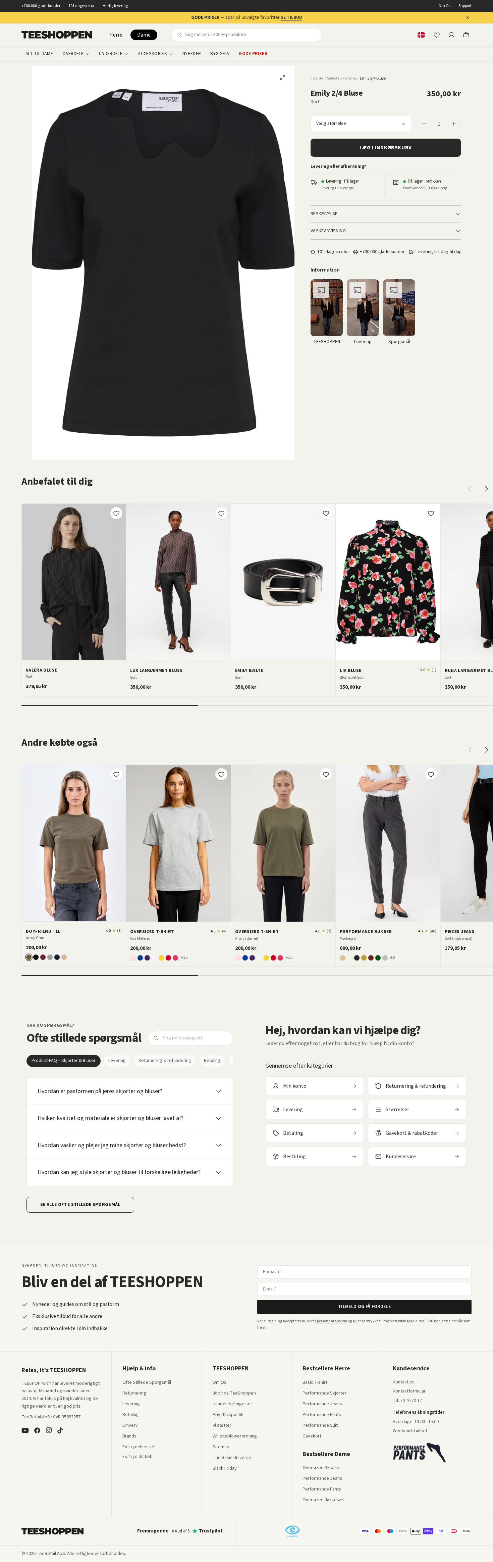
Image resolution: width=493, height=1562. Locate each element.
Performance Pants (322, 1415)
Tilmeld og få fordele (364, 1306)
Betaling (212, 1060)
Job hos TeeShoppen (234, 1393)
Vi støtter (222, 1426)
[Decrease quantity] (424, 124)
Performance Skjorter (324, 1393)
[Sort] (36, 957)
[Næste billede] (118, 582)
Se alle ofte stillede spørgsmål (80, 1204)
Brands (129, 1436)
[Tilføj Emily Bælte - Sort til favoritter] (326, 513)
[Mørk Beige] (364, 958)
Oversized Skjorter (322, 1468)
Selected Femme (341, 79)
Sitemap (221, 1447)
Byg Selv (219, 54)
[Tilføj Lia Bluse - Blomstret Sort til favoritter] (431, 513)
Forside (317, 79)
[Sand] (64, 957)
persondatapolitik (332, 1321)
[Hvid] (71, 957)
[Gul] (161, 958)
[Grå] (50, 957)
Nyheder (191, 54)
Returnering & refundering (165, 1060)
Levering (117, 1060)
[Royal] (140, 958)
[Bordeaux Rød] (43, 957)
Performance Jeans (322, 1404)
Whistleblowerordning (235, 1436)
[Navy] (57, 957)
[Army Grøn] (29, 957)
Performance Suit (320, 1426)
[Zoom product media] (282, 77)
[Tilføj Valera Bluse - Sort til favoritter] (116, 513)
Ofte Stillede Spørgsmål (146, 1383)
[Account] (451, 35)
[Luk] (467, 18)
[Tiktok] (60, 1430)
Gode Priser (253, 54)
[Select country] (421, 35)
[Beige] (343, 958)
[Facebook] (37, 1430)
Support (465, 6)
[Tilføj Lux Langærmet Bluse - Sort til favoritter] (221, 513)
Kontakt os (404, 1382)
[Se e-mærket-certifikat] (292, 1531)
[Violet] (147, 958)
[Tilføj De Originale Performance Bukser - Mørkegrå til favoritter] (431, 774)
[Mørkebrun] (371, 958)
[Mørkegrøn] (378, 958)
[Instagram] (49, 1430)
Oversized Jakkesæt (324, 1500)
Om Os (444, 6)
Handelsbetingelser (232, 1404)
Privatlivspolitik (228, 1415)
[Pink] (175, 958)
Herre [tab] (115, 35)
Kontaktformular (409, 1391)
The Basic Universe (232, 1458)
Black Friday (225, 1469)
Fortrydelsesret (138, 1447)
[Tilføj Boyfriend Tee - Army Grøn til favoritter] (116, 774)
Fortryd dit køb (137, 1457)
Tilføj (77, 652)
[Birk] (350, 958)
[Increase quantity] (453, 124)
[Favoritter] (436, 35)
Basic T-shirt (315, 1383)
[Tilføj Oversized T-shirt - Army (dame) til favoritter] (326, 774)
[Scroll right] (486, 488)
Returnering (134, 1393)
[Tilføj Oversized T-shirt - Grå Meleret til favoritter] (221, 774)
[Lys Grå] (385, 958)
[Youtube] (25, 1430)
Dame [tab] (144, 35)
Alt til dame (39, 54)
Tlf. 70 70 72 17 (407, 1400)
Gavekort (312, 1436)
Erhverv (130, 1425)
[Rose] (133, 958)
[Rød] (168, 958)
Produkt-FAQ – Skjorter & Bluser (64, 1060)
